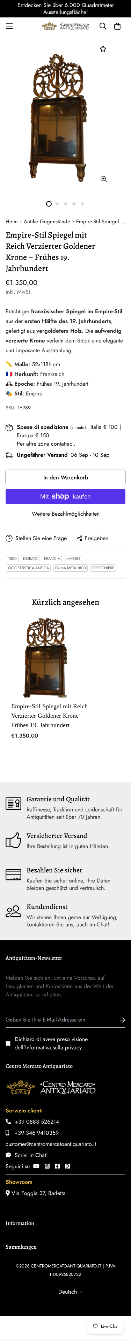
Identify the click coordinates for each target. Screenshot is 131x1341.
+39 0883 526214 (35, 1122)
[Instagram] (47, 1166)
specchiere (103, 568)
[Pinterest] (67, 1166)
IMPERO (73, 558)
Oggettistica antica (28, 568)
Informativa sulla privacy (53, 1047)
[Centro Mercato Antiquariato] (65, 26)
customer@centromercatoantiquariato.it (51, 1144)
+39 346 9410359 (34, 1133)
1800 (12, 558)
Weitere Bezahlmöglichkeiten (66, 514)
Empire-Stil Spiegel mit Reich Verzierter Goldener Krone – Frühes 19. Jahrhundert (49, 716)
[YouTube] (36, 1166)
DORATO (30, 558)
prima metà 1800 (70, 568)
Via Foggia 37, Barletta (38, 1193)
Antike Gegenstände (47, 221)
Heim (12, 221)
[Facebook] (57, 1166)
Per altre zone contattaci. (46, 444)
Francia (52, 558)
